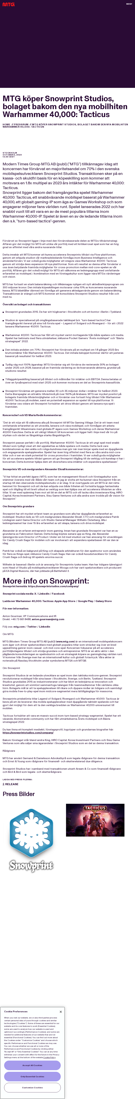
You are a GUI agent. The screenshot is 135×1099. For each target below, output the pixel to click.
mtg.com (19, 626)
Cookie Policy (49, 1057)
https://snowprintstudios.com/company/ (53, 586)
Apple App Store (64, 601)
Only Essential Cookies (32, 1076)
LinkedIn (44, 593)
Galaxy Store (103, 601)
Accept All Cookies (32, 1065)
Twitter (32, 626)
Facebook (58, 593)
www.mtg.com (65, 641)
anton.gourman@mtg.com (48, 619)
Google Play (85, 601)
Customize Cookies (32, 1087)
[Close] (60, 1011)
